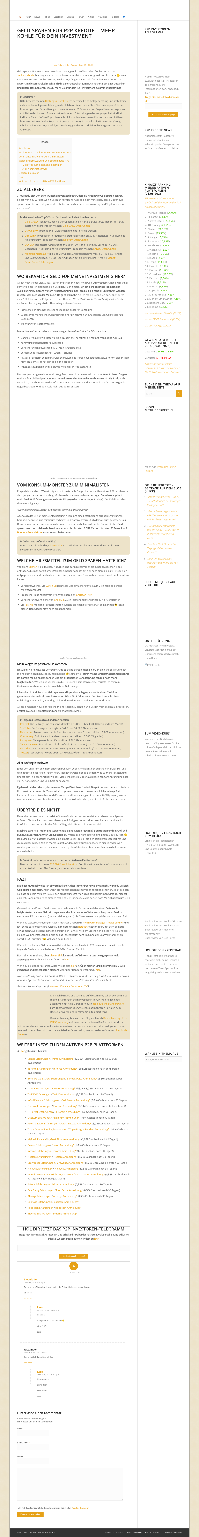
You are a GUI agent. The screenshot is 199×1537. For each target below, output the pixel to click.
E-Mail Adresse (152, 426)
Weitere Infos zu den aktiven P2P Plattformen (43, 181)
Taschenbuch (166, 840)
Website (20, 1456)
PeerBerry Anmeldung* (69, 1190)
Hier (22, 1051)
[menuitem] (20, 16)
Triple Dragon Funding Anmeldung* (89, 1129)
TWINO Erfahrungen (39, 1094)
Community (27, 736)
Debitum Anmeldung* (66, 1117)
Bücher (33, 566)
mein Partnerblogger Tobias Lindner (103, 922)
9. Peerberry (152, 245)
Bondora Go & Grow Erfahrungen (46, 1078)
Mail (165, 747)
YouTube (25, 728)
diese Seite (56, 545)
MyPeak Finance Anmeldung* (64, 1139)
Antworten (28, 1298)
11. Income (151, 253)
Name (20, 1428)
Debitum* (30, 235)
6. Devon (150, 233)
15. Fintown (151, 270)
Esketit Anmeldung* (63, 1184)
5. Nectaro (151, 229)
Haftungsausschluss (56, 101)
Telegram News (29, 744)
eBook (162, 844)
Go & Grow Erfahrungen (76, 225)
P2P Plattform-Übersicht (63, 864)
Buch (163, 739)
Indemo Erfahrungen (39, 1213)
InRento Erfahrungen (39, 1068)
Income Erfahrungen (39, 1151)
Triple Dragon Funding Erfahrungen (48, 1129)
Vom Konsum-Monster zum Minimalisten (41, 156)
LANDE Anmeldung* (63, 1088)
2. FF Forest (151, 216)
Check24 (59, 599)
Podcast (24, 724)
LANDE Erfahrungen (104, 248)
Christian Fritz (84, 594)
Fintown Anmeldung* (65, 1106)
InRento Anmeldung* (65, 1068)
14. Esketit (151, 266)
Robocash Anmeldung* (68, 1207)
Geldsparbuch (26, 75)
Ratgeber (83, 926)
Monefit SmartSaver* (37, 253)
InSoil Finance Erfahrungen (43, 1100)
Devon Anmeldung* (63, 1145)
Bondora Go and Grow (29, 532)
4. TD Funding (153, 225)
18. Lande (150, 282)
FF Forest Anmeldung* (67, 1111)
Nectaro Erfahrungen (39, 1156)
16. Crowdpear (153, 274)
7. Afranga (151, 237)
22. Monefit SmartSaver (158, 298)
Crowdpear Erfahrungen (41, 1162)
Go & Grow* (31, 221)
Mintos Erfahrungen (39, 1058)
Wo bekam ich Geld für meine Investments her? (45, 152)
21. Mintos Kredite (155, 294)
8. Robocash (152, 241)
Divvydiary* (31, 230)
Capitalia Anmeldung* (66, 1202)
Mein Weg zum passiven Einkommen (42, 164)
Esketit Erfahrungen (39, 1184)
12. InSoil (150, 257)
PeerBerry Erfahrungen (41, 1190)
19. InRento (151, 286)
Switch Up (51, 585)
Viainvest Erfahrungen (40, 1168)
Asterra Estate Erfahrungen (43, 1123)
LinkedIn (25, 748)
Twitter (24, 752)
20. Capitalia (152, 290)
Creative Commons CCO (74, 986)
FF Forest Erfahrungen (40, 1111)
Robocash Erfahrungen (40, 1207)
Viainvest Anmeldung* (67, 1168)
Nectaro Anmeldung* (65, 1156)
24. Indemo (151, 307)
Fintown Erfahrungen (39, 1106)
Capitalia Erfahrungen (40, 1202)
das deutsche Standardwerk (108, 1003)
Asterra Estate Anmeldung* (75, 1123)
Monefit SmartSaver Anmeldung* (86, 1174)
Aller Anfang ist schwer (34, 168)
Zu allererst (25, 148)
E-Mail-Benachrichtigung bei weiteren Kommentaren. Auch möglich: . (54, 1508)
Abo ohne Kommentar (80, 1508)
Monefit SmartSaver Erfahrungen (46, 1174)
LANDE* (29, 244)
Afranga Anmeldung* (65, 1196)
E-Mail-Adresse (23, 1442)
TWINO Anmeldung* (64, 1094)
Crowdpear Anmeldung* (71, 1162)
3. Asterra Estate (154, 221)
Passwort (149, 440)
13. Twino (151, 262)
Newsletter (26, 732)
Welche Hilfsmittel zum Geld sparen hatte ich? (44, 160)
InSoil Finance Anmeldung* (75, 1100)
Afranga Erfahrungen (39, 1196)
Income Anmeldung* (64, 1151)
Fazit (21, 177)
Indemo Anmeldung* (65, 1213)
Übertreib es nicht (29, 173)
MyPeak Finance (37, 1139)
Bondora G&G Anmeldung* (82, 1078)
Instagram (26, 740)
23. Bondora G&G (155, 302)
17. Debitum (152, 278)
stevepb (54, 986)
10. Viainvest (152, 249)
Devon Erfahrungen (39, 1145)
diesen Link (56, 955)
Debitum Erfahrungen (75, 239)
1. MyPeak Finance (155, 212)
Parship (29, 604)
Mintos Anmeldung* (63, 1058)
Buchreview (151, 921)
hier (66, 959)
